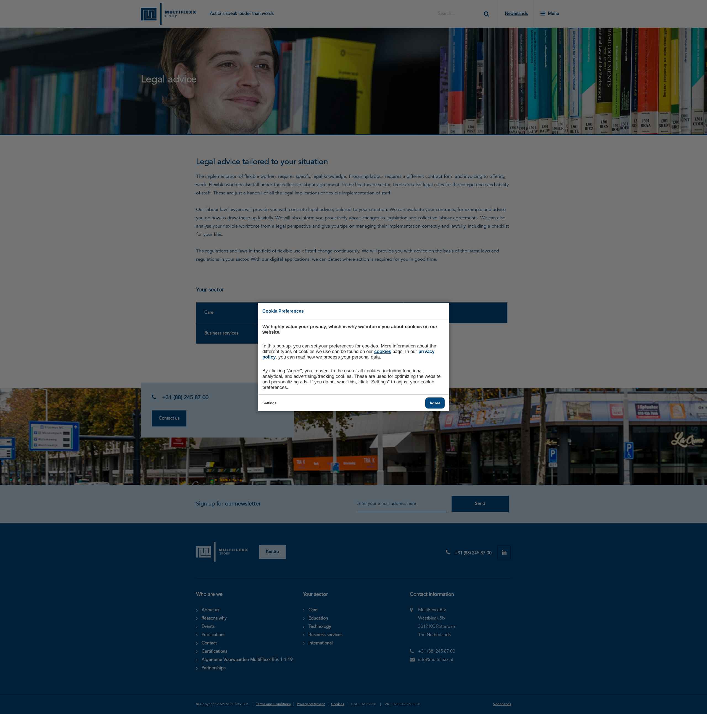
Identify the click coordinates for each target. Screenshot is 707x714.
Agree (434, 403)
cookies (382, 351)
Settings (269, 403)
